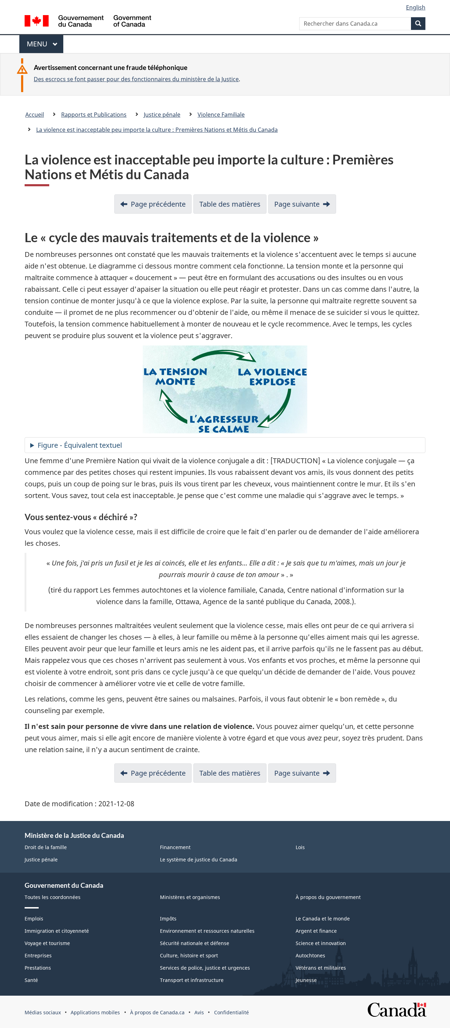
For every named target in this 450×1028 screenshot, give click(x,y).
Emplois (34, 918)
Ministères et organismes (190, 897)
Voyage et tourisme (47, 943)
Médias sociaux (43, 1012)
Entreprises (38, 955)
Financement (175, 847)
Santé (31, 980)
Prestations (38, 967)
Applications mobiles (95, 1012)
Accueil (34, 114)
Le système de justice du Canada (198, 859)
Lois (300, 847)
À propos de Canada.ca (157, 1012)
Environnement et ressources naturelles (207, 930)
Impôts (168, 918)
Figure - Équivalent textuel (80, 445)
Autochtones (310, 955)
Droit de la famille (46, 847)
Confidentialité (231, 1012)
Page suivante (297, 204)
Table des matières (230, 204)
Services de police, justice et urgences (205, 967)
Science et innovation (321, 943)
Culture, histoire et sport (189, 955)
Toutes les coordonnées (53, 897)
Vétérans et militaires (321, 967)
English (415, 7)
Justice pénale (162, 114)
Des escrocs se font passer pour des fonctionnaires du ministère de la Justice (136, 79)
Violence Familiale (221, 114)
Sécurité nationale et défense (194, 943)
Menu (40, 46)
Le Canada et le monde (323, 918)
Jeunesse (306, 980)
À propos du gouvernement (328, 897)
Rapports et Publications (94, 114)
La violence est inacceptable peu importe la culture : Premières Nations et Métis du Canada (157, 130)
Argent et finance (316, 930)
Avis (199, 1012)
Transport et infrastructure (192, 980)
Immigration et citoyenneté (57, 930)
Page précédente (158, 204)
